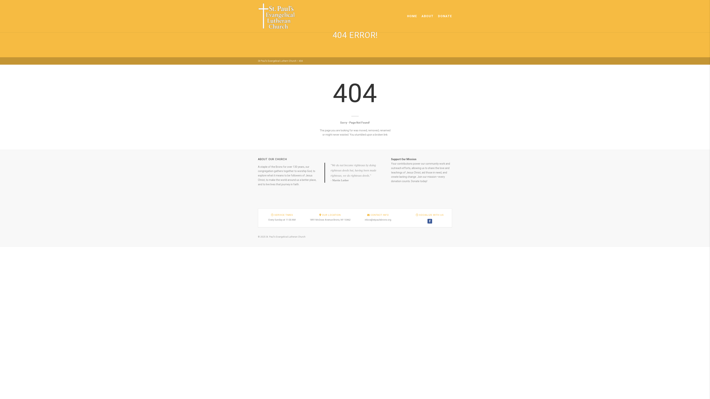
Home (412, 16)
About (428, 16)
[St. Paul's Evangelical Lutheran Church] (276, 16)
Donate (445, 16)
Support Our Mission (403, 159)
